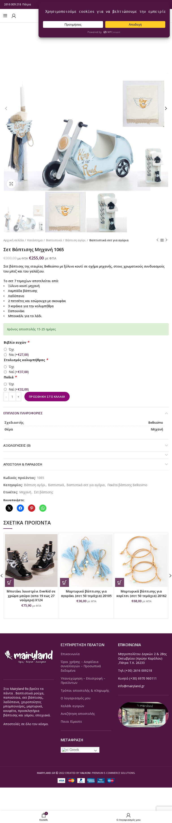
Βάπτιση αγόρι (75, 240)
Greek (74, 750)
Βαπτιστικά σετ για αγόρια (109, 240)
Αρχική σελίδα (13, 240)
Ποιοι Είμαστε (71, 721)
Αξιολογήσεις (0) (16, 445)
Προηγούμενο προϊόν (157, 240)
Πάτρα (27, 4)
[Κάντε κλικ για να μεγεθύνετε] (11, 183)
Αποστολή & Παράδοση (22, 464)
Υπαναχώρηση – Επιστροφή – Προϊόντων (83, 680)
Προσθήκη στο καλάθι (47, 397)
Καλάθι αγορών (72, 706)
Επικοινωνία (70, 654)
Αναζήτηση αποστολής (78, 713)
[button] (9, 582)
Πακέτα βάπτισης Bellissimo (127, 485)
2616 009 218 (12, 4)
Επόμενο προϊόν (166, 240)
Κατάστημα (35, 240)
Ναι (19, 354)
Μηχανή (25, 492)
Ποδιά (10, 377)
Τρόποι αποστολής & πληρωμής (85, 690)
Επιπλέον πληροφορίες (23, 413)
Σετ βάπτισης (43, 492)
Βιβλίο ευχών (16, 342)
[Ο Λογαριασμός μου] (13, 15)
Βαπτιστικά (54, 240)
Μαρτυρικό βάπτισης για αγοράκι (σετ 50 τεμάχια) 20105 (86, 593)
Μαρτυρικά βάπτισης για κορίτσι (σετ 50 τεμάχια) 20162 (141, 593)
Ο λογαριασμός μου (75, 698)
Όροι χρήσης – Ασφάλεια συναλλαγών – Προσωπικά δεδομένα (81, 666)
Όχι (11, 349)
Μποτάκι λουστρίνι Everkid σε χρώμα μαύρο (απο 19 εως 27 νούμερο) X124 (31, 595)
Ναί (19, 372)
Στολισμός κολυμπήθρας (26, 360)
